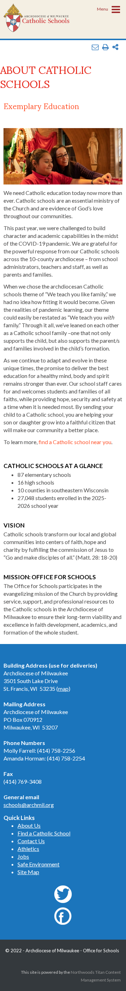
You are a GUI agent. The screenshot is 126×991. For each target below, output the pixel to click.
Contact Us (31, 841)
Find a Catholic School (44, 833)
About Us (29, 825)
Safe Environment (38, 864)
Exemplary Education (41, 105)
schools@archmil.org (29, 804)
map (63, 688)
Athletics (28, 848)
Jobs (23, 856)
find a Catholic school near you (74, 441)
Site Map (28, 872)
